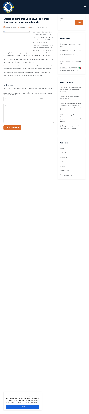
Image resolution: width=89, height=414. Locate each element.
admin (32, 27)
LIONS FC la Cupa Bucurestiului (72, 51)
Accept (23, 406)
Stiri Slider (65, 170)
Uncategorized (67, 175)
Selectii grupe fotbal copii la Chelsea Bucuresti (70, 90)
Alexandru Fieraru (68, 87)
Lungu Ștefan (66, 103)
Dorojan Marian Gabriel (69, 96)
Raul (63, 126)
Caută (62, 18)
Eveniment (23, 27)
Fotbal (64, 162)
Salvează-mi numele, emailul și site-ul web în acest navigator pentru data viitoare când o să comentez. (28, 93)
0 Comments (42, 27)
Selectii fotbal (64, 99)
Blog (63, 148)
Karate (64, 166)
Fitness (64, 157)
